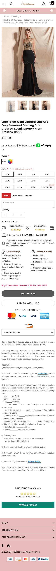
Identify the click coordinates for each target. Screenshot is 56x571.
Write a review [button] (28, 504)
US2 (20, 174)
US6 (47, 174)
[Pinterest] (8, 546)
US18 (20, 187)
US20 (32, 187)
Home (6, 16)
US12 (33, 181)
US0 (7, 174)
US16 (7, 187)
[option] (28, 62)
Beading (15, 16)
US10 (20, 181)
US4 (33, 174)
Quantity (5, 210)
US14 (47, 181)
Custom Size (47, 187)
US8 (7, 181)
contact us (42, 373)
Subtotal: (6, 221)
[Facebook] (3, 546)
